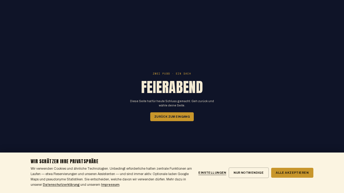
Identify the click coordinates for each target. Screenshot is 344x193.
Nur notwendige (249, 172)
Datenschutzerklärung (61, 185)
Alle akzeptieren (292, 172)
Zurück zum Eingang (172, 116)
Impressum (110, 185)
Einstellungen (212, 172)
